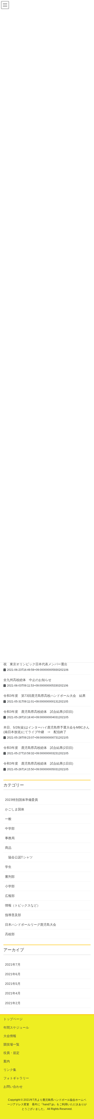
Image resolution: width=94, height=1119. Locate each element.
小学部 (10, 886)
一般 (8, 819)
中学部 (10, 828)
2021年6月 (13, 974)
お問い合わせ (13, 1086)
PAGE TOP (87, 1081)
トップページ (13, 1019)
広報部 (10, 896)
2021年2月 (13, 1003)
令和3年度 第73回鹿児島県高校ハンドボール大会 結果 (44, 695)
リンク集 (9, 1070)
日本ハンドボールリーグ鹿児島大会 (30, 924)
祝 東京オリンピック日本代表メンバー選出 (35, 664)
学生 (8, 867)
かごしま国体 (14, 809)
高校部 (10, 934)
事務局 (10, 838)
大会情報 (9, 1036)
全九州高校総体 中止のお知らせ (27, 680)
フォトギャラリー (16, 1078)
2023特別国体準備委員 (21, 800)
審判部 (10, 876)
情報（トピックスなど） (22, 905)
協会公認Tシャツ (20, 857)
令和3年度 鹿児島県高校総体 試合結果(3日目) (38, 711)
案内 (6, 1061)
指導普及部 (13, 915)
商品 (8, 847)
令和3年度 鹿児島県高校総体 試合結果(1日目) (38, 763)
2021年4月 (13, 993)
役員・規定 (11, 1053)
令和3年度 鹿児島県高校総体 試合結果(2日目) (38, 747)
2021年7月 (13, 964)
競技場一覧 (11, 1044)
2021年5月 (13, 983)
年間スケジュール (16, 1027)
